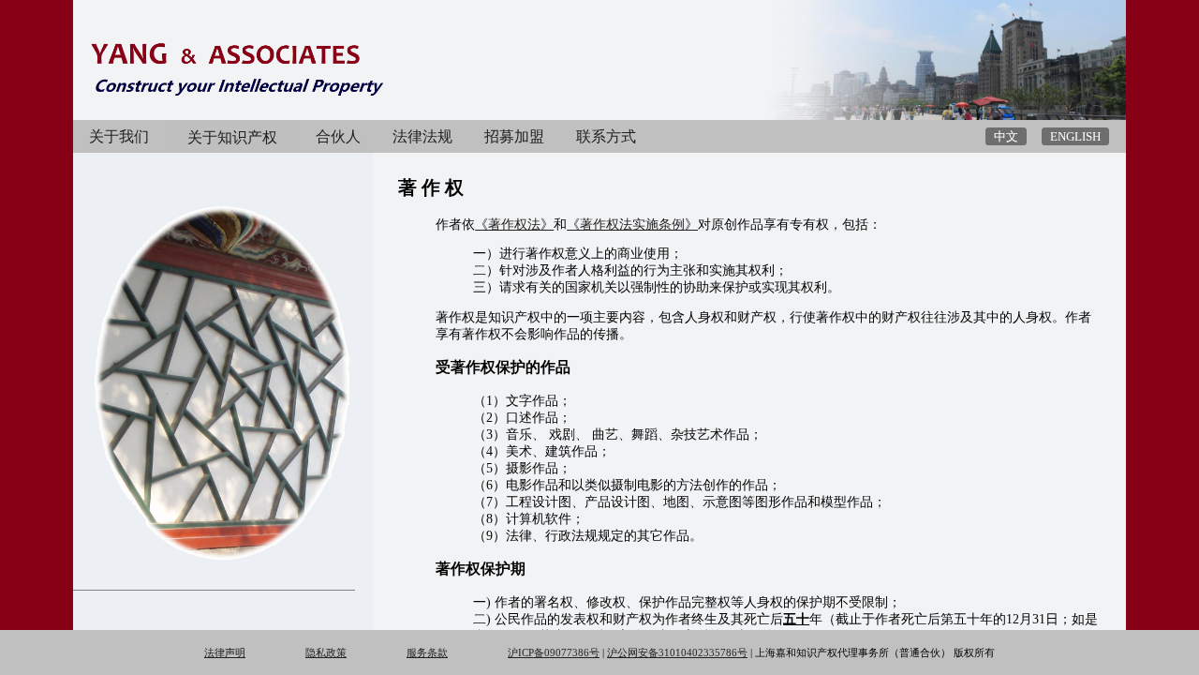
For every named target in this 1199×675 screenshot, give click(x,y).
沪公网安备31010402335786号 (677, 652)
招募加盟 (514, 136)
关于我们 (119, 136)
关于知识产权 (232, 137)
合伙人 (338, 136)
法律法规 (422, 136)
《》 (514, 225)
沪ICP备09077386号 (554, 652)
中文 (1006, 136)
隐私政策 (326, 652)
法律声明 (224, 652)
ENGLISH (1075, 136)
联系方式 (606, 136)
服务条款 (427, 652)
